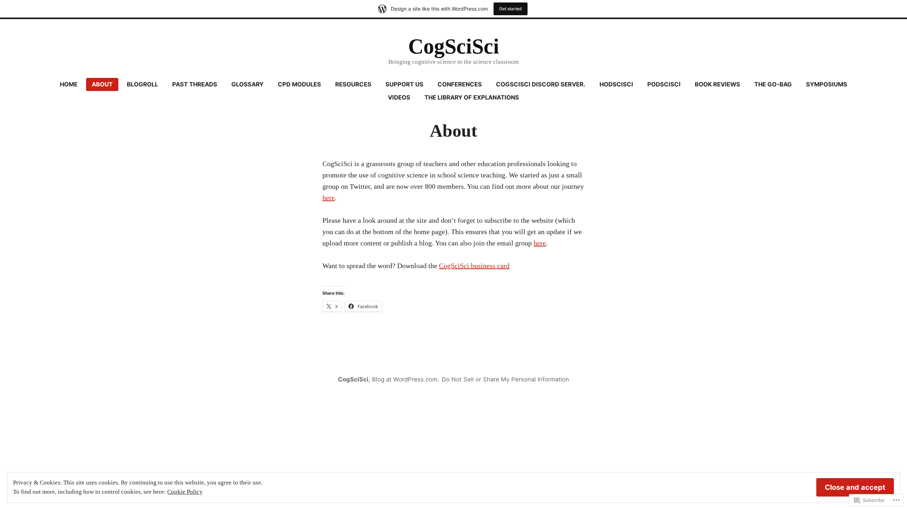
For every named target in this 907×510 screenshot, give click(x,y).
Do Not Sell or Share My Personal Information (505, 379)
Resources (353, 84)
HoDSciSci (616, 84)
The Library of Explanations (471, 97)
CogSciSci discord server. (540, 84)
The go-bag (773, 84)
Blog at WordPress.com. (405, 379)
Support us (404, 84)
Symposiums (826, 84)
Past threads (194, 84)
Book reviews (717, 84)
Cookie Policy (185, 491)
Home (69, 84)
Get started (510, 8)
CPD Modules (299, 84)
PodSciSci (664, 84)
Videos (399, 97)
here (328, 198)
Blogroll (142, 84)
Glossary (247, 84)
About (102, 84)
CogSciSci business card (474, 266)
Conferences (460, 84)
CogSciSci (453, 46)
